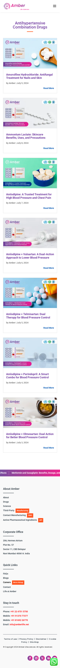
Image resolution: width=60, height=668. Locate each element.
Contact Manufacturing (14, 515)
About (6, 497)
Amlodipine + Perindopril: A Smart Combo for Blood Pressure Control (27, 375)
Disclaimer (41, 639)
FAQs (5, 573)
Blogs (6, 578)
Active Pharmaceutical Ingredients (20, 520)
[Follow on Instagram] (36, 658)
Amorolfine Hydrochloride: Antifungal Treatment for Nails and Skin (29, 76)
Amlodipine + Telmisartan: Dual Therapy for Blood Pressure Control (28, 315)
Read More (48, 88)
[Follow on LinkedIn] (48, 658)
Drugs (6, 502)
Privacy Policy (26, 639)
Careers (7, 582)
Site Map (34, 642)
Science (7, 506)
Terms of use (10, 639)
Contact (7, 587)
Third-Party (8, 510)
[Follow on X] (42, 658)
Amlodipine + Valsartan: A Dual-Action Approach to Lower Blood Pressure (30, 256)
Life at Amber (9, 591)
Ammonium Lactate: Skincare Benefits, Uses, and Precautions (25, 136)
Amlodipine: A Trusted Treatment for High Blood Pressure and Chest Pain (29, 196)
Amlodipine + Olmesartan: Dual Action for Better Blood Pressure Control (30, 435)
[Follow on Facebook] (30, 658)
